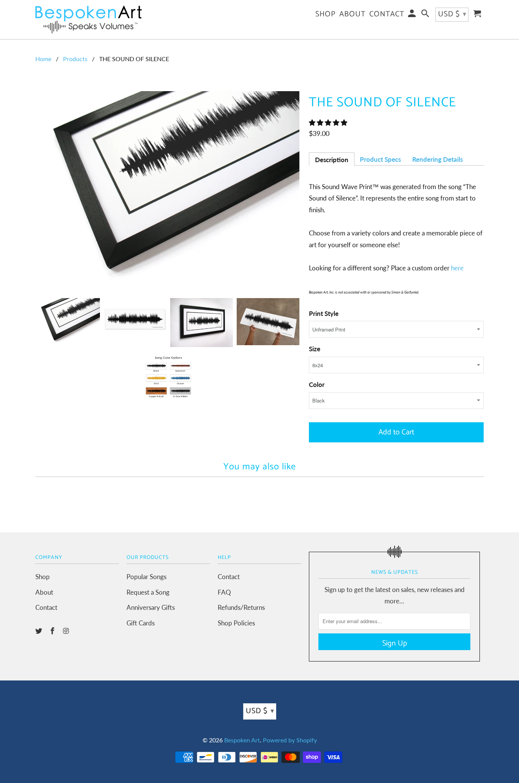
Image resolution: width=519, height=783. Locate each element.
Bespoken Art (242, 740)
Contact (46, 607)
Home (43, 58)
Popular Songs (146, 577)
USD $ (260, 711)
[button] (329, 122)
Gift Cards (141, 623)
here (457, 268)
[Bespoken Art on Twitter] (39, 631)
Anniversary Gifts (151, 607)
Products (75, 58)
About (44, 592)
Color (316, 384)
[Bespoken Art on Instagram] (67, 631)
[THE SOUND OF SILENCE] (168, 190)
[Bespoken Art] (88, 19)
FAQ (224, 592)
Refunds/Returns (241, 607)
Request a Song (148, 592)
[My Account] (412, 15)
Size (314, 349)
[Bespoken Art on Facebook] (53, 631)
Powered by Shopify (290, 740)
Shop (42, 577)
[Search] (425, 15)
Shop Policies (236, 623)
